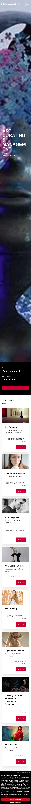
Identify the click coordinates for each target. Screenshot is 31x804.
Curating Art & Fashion (15, 473)
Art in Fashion (11, 745)
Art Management (12, 517)
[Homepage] (10, 4)
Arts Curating (11, 427)
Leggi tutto (21, 447)
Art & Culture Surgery (14, 566)
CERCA (15, 387)
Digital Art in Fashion (14, 651)
